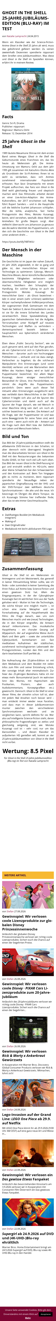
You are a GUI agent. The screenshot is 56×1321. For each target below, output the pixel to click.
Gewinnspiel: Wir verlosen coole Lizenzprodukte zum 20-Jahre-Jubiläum (26, 990)
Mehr (28, 1317)
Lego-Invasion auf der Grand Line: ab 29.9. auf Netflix (26, 1118)
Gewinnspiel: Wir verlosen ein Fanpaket (27, 1176)
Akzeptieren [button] (46, 1314)
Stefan (10, 911)
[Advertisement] (28, 794)
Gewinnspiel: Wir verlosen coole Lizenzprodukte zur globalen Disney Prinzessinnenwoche (27, 922)
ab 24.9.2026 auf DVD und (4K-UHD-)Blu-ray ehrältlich (28, 1238)
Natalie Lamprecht (17, 36)
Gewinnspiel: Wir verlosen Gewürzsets (24, 1055)
